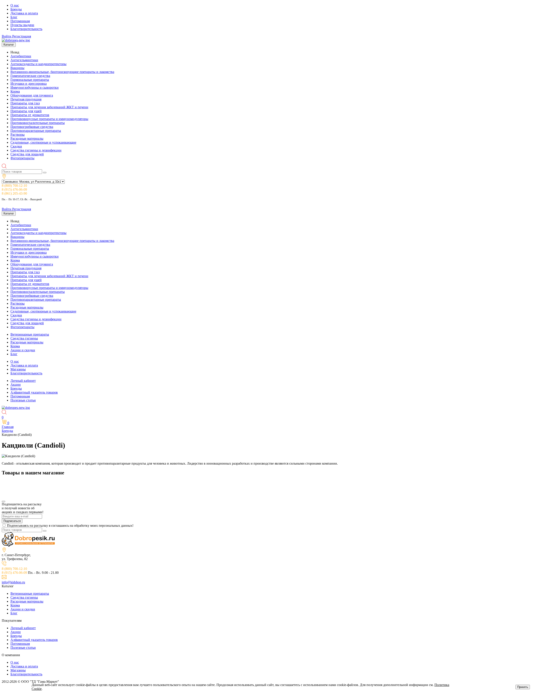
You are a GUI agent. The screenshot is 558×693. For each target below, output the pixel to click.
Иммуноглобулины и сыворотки (34, 87)
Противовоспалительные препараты (37, 123)
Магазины (18, 369)
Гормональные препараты (29, 80)
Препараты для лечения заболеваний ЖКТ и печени (49, 107)
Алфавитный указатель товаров (34, 392)
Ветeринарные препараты (29, 334)
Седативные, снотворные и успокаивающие (43, 142)
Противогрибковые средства (31, 127)
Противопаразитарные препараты (35, 130)
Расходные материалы (26, 138)
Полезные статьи (23, 400)
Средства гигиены (24, 338)
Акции (15, 384)
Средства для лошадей (27, 154)
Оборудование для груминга (31, 95)
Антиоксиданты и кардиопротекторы (38, 64)
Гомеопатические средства (30, 76)
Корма (15, 91)
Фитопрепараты (22, 158)
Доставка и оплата (24, 13)
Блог (13, 17)
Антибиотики (20, 56)
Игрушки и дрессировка (28, 83)
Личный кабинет (23, 380)
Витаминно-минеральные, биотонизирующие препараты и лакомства (62, 72)
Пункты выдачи (22, 25)
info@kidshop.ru (13, 582)
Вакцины (17, 68)
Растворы (17, 134)
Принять (522, 687)
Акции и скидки (22, 350)
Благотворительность (26, 29)
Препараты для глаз (25, 103)
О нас (14, 5)
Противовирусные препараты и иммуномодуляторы (49, 119)
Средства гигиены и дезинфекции (35, 150)
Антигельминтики (24, 60)
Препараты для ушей (26, 111)
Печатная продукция (25, 99)
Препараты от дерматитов (29, 115)
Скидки (16, 146)
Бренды (16, 9)
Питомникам (20, 21)
